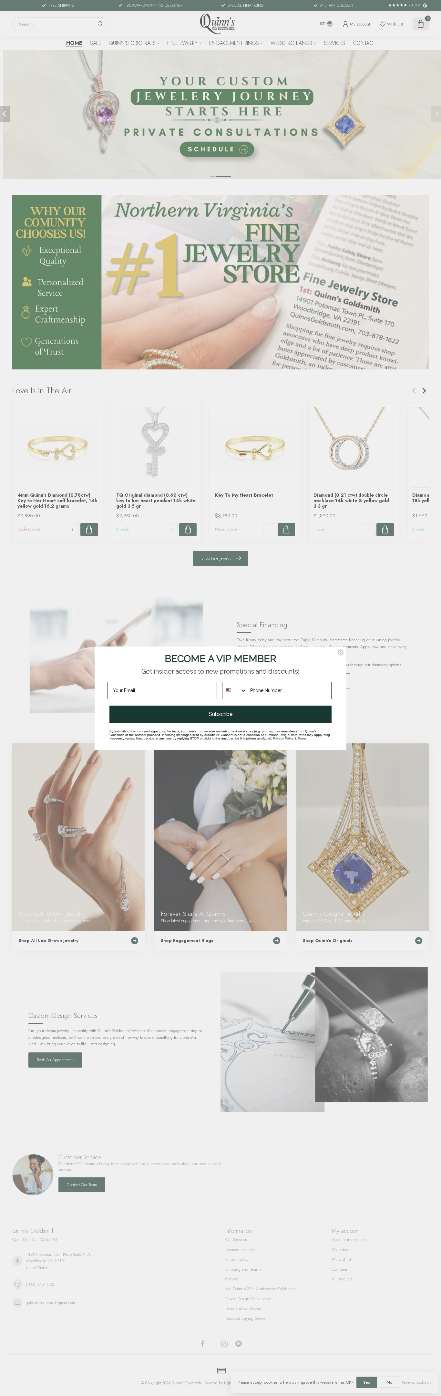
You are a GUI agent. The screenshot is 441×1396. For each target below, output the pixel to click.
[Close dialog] (340, 652)
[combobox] (234, 690)
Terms (302, 738)
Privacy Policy (283, 738)
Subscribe (220, 714)
